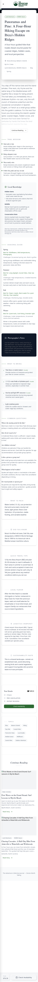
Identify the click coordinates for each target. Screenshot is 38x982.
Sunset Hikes (8, 740)
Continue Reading (17, 130)
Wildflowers (20, 736)
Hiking (25, 725)
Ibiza (6, 725)
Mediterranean (9, 736)
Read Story (6, 812)
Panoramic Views (10, 733)
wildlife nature (22, 68)
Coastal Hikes (17, 729)
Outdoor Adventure (21, 740)
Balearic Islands (15, 725)
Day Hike (7, 729)
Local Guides (21, 733)
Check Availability (19, 706)
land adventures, (11, 68)
